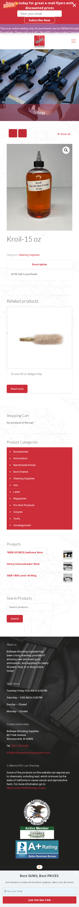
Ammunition (20, 458)
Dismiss (74, 32)
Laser (16, 491)
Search (15, 618)
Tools (16, 518)
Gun (15, 485)
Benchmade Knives (24, 465)
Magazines (19, 498)
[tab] (39, 264)
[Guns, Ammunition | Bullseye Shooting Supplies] (39, 41)
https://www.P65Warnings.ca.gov (26, 787)
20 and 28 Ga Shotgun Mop (26, 374)
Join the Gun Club (40, 900)
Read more (17, 388)
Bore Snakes (20, 471)
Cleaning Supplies (29, 254)
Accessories (20, 451)
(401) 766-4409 (20, 745)
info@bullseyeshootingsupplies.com (28, 752)
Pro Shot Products (23, 505)
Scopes (17, 511)
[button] (39, 12)
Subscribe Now (39, 20)
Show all (65, 134)
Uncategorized (22, 525)
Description (39, 264)
